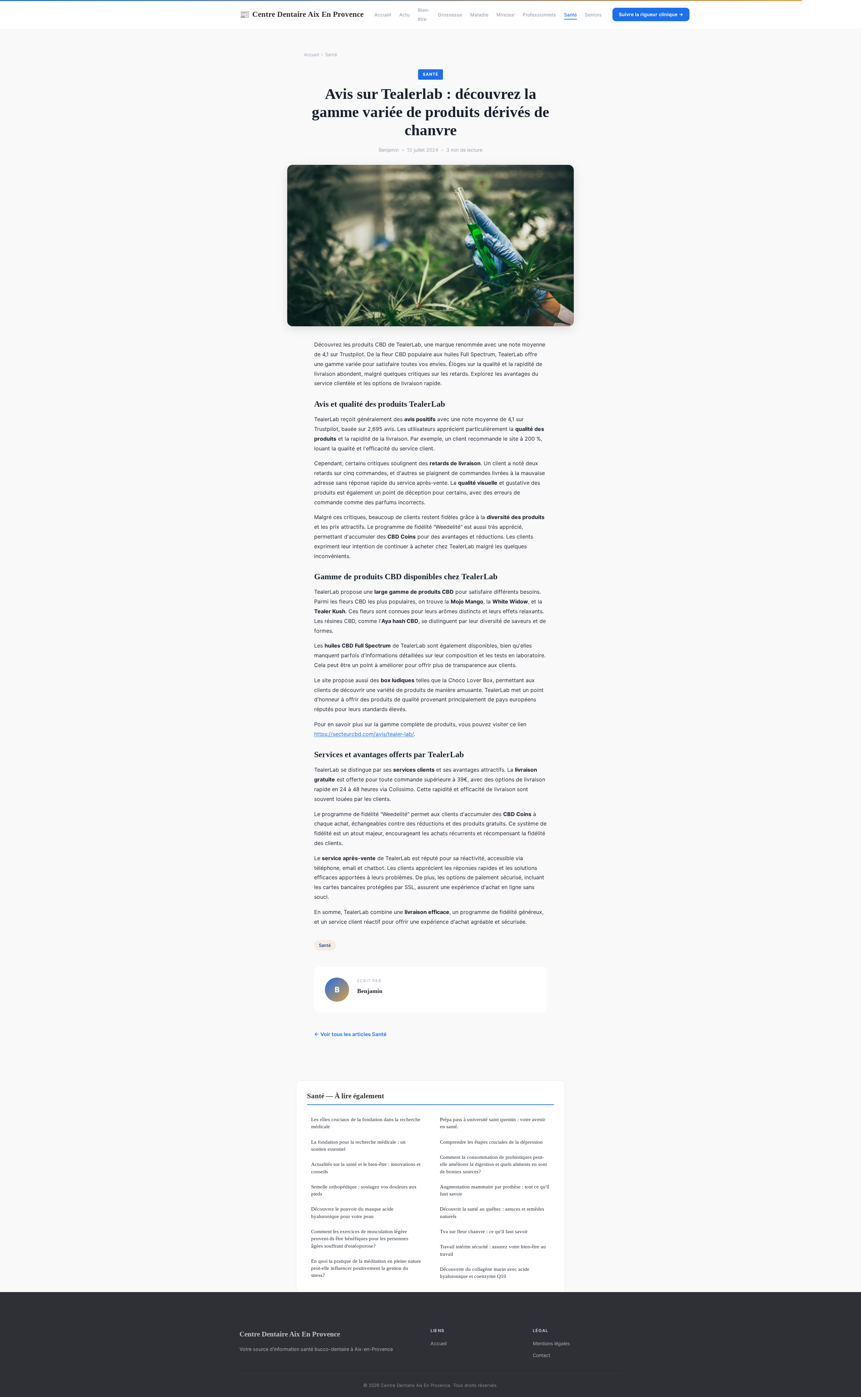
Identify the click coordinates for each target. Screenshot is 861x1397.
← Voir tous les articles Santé (350, 1034)
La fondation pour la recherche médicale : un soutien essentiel (358, 1145)
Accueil (382, 14)
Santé (570, 14)
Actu (404, 14)
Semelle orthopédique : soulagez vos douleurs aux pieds (364, 1190)
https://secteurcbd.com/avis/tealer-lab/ (364, 734)
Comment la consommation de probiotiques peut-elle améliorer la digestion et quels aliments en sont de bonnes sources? (493, 1164)
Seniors (593, 14)
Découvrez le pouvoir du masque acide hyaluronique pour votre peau (352, 1212)
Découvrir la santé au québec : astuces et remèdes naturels (492, 1212)
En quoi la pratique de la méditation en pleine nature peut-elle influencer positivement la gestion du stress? (366, 1268)
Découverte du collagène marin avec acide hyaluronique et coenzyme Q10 (484, 1272)
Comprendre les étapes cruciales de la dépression (491, 1142)
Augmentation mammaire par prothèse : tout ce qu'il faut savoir (494, 1190)
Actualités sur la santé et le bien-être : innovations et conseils (365, 1167)
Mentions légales (551, 1343)
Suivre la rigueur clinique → (651, 14)
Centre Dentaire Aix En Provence (301, 14)
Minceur (505, 14)
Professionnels (539, 14)
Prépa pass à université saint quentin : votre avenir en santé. (492, 1122)
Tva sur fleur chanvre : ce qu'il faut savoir (484, 1231)
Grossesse (450, 14)
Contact (541, 1355)
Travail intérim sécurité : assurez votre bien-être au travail (493, 1250)
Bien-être (424, 14)
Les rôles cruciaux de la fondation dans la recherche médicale (365, 1122)
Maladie (479, 14)
